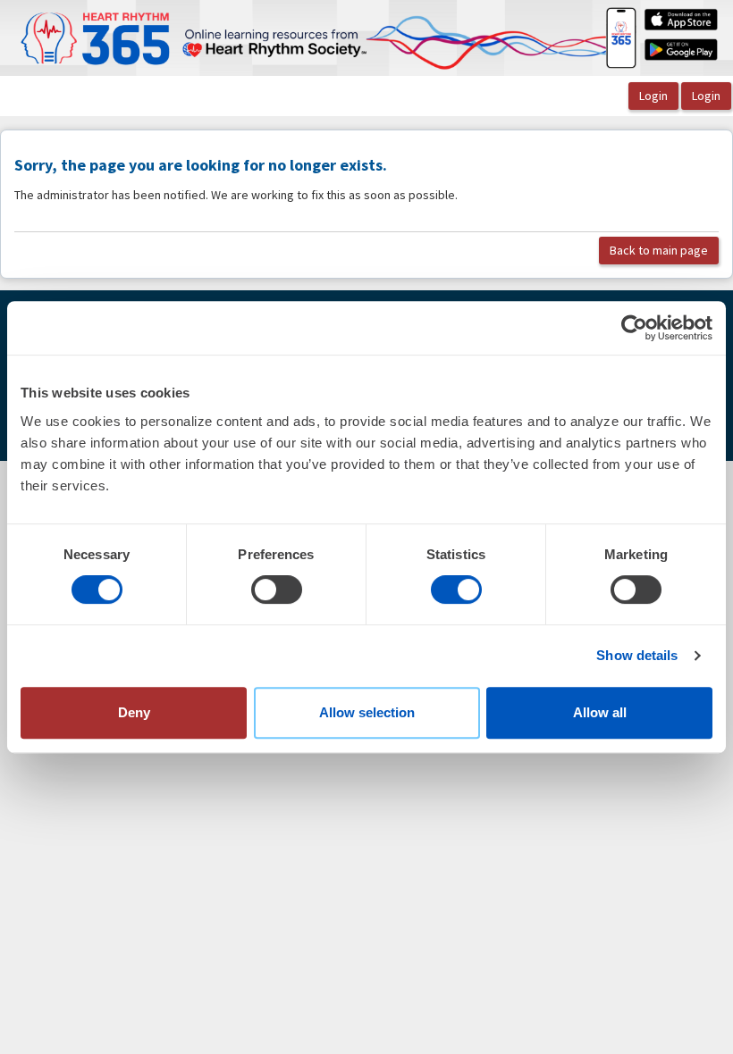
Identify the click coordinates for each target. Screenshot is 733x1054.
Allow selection (367, 712)
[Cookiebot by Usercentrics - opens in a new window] (634, 327)
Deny (134, 712)
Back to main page (659, 250)
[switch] (276, 589)
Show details (637, 655)
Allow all (600, 712)
